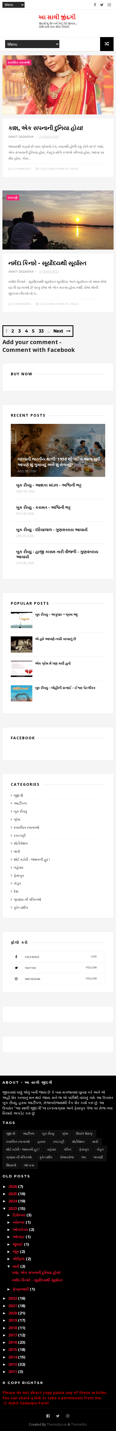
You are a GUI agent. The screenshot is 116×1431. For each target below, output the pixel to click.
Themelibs (79, 1424)
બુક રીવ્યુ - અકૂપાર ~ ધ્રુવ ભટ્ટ (56, 614)
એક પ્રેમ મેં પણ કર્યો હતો (53, 663)
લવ (83, 1157)
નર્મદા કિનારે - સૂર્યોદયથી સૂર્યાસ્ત (47, 263)
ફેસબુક (19, 875)
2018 (13, 1327)
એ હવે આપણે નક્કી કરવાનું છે (55, 639)
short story (84, 1133)
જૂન (16, 1251)
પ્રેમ (17, 819)
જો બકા (29, 1165)
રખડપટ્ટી (13, 197)
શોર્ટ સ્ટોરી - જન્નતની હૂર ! (32, 859)
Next (58, 331)
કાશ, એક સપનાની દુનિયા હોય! (45, 128)
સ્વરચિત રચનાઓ (19, 62)
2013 (13, 1364)
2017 (13, 1335)
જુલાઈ (18, 1244)
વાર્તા (17, 851)
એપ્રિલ (19, 1258)
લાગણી (98, 1157)
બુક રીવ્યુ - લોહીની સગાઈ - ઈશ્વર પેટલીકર (65, 688)
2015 (13, 1349)
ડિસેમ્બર (19, 1214)
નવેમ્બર (19, 1222)
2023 (13, 1208)
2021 (13, 1305)
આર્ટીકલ (20, 803)
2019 (13, 1320)
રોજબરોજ (67, 1157)
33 (41, 331)
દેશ (16, 891)
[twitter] (102, 5)
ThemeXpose (57, 1424)
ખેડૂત (17, 883)
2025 (13, 1193)
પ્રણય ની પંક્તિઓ (27, 899)
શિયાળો (11, 1165)
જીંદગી (18, 795)
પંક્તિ (67, 1149)
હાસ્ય (41, 1141)
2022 (13, 1298)
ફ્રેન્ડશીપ (21, 907)
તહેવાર (18, 867)
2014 (13, 1357)
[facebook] (95, 5)
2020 (13, 1312)
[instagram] (109, 5)
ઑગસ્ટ (19, 1236)
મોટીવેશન (21, 843)
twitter (61, 967)
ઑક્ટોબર (21, 1229)
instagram (61, 979)
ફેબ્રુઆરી (21, 1289)
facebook (61, 956)
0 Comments (21, 169)
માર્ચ (16, 1266)
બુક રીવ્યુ (20, 811)
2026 (13, 1186)
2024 (13, 1200)
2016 (13, 1342)
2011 (13, 1371)
